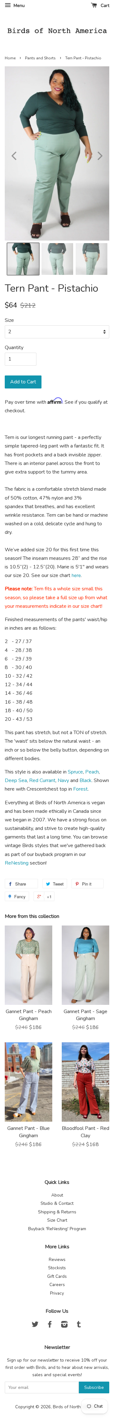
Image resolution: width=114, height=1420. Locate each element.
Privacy (57, 1293)
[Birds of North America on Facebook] (49, 1326)
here (76, 575)
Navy (63, 780)
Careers (57, 1285)
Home (10, 58)
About (57, 1195)
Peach (92, 771)
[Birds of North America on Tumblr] (78, 1326)
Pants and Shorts (40, 58)
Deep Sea (16, 780)
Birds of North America (75, 1407)
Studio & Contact (57, 1203)
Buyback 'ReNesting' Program (57, 1229)
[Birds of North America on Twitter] (35, 1326)
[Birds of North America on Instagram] (64, 1326)
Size (9, 320)
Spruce (75, 771)
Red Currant (42, 780)
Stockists (57, 1268)
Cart (104, 6)
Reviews (57, 1260)
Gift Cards (57, 1276)
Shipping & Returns (57, 1212)
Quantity (14, 347)
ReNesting (16, 862)
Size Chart (57, 1220)
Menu (18, 6)
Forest (80, 789)
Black (85, 780)
